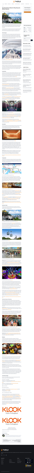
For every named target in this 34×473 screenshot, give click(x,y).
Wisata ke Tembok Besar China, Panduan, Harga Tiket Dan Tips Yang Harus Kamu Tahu (27, 80)
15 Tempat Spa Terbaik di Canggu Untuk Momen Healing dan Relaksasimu (27, 85)
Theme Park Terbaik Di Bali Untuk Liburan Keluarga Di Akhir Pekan (27, 90)
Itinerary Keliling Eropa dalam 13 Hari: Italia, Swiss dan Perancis (27, 49)
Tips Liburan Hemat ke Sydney (27, 45)
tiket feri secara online (4, 308)
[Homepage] (3, 4)
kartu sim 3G (7, 99)
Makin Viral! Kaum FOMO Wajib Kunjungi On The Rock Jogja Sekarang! (27, 75)
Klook (12, 112)
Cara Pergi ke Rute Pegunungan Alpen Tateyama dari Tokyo (27, 58)
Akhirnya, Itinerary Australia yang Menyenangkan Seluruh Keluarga (27, 62)
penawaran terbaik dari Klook (13, 288)
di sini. (16, 76)
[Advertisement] (27, 19)
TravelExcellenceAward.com (12, 462)
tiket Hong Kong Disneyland (14, 383)
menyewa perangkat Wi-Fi (8, 96)
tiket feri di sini (9, 309)
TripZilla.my (2, 462)
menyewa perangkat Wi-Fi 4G (5, 84)
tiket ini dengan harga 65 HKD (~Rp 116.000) (13, 198)
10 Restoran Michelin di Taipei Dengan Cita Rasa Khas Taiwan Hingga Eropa (27, 70)
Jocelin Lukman (7, 434)
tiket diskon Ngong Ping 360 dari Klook (13, 262)
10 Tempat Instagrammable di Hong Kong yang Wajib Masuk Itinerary (27, 54)
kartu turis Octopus (17, 190)
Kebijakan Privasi (19, 462)
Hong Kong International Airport (9, 59)
